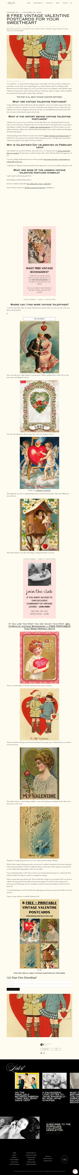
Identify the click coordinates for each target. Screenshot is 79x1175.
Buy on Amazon (39, 318)
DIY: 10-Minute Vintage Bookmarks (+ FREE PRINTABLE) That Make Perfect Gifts (39, 626)
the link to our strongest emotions (35, 188)
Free (56, 1049)
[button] (7, 1089)
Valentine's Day (45, 1049)
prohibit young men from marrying (40, 127)
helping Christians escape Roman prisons (56, 136)
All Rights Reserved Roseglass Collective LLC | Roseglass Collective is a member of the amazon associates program (39, 1171)
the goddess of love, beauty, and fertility (39, 184)
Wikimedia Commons (43, 490)
